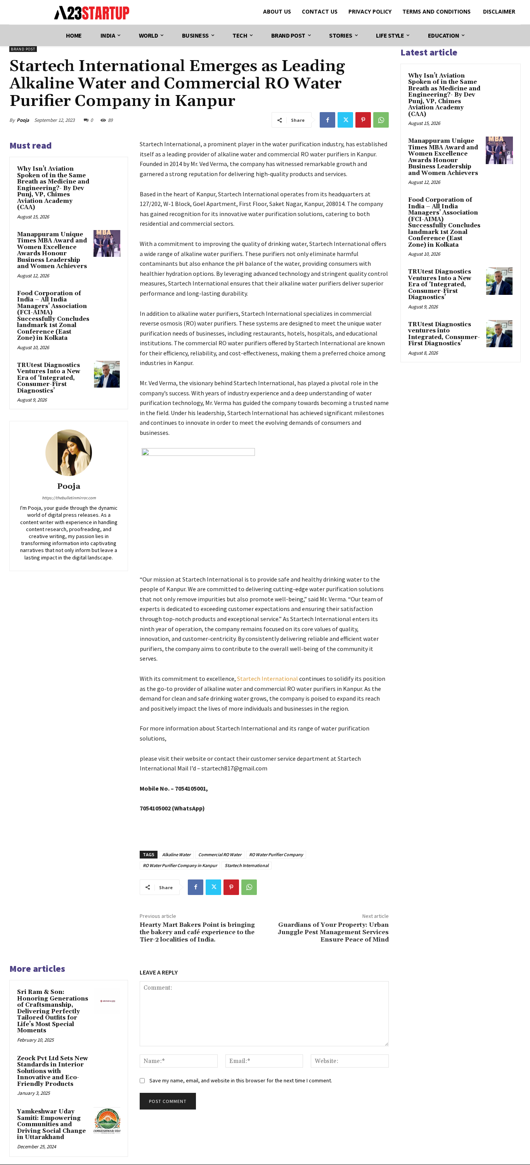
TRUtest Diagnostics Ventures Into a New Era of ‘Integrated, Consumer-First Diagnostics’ (48, 378)
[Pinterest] (363, 120)
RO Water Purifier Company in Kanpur (180, 865)
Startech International (246, 865)
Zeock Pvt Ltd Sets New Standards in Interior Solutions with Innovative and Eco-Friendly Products (52, 1071)
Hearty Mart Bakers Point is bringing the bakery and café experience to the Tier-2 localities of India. (197, 932)
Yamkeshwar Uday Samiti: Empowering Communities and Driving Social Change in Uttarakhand (51, 1124)
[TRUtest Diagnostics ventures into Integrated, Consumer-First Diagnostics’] (499, 333)
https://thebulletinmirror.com (69, 497)
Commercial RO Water (219, 854)
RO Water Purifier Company (276, 854)
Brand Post (23, 49)
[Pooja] (68, 452)
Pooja (23, 120)
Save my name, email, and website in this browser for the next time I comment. (240, 1080)
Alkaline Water (176, 854)
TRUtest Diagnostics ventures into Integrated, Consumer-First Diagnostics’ (444, 334)
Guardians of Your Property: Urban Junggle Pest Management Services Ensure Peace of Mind (333, 932)
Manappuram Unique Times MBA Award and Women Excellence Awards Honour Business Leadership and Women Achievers (52, 250)
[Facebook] (327, 120)
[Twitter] (345, 120)
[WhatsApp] (381, 120)
